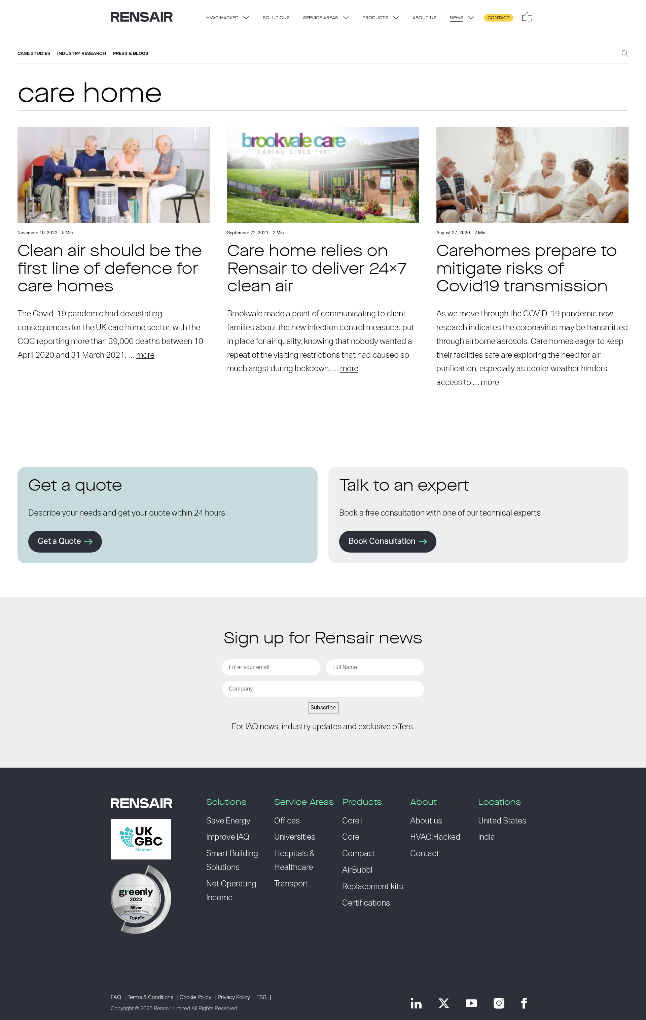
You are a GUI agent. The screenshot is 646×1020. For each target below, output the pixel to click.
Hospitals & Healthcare (294, 861)
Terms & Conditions (150, 997)
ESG (261, 997)
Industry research (81, 53)
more (145, 355)
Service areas (320, 18)
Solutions (276, 18)
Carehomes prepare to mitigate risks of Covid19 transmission (526, 270)
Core (350, 837)
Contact (499, 18)
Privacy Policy (234, 997)
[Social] (527, 17)
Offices (287, 821)
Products (375, 18)
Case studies (33, 53)
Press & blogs (130, 53)
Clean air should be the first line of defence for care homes (109, 270)
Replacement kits (372, 887)
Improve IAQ (227, 837)
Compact (358, 854)
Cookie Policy (195, 997)
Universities (294, 837)
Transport (291, 884)
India (486, 837)
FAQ (116, 997)
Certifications (366, 903)
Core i (352, 821)
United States (502, 821)
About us (424, 18)
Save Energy (228, 821)
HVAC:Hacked (222, 18)
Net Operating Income (231, 891)
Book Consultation (382, 541)
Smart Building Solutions (232, 861)
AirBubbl (357, 870)
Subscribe (323, 707)
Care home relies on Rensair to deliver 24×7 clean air (317, 270)
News (456, 18)
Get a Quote (59, 541)
